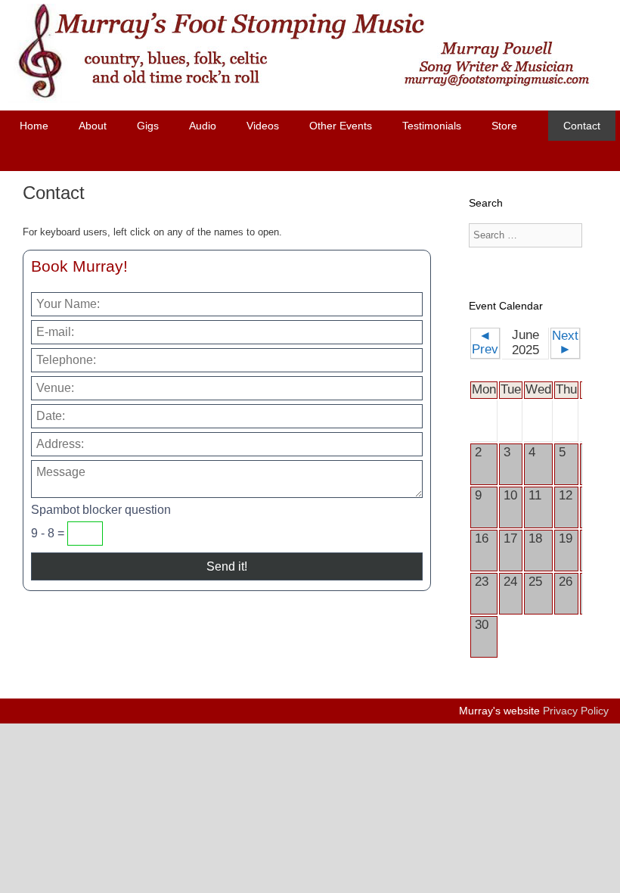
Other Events (340, 126)
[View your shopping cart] (288, 156)
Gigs (148, 126)
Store (504, 126)
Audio (202, 126)
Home (34, 126)
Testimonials (431, 126)
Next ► (565, 342)
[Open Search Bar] (330, 156)
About (93, 126)
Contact (581, 126)
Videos (262, 126)
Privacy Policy (576, 711)
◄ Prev (485, 342)
